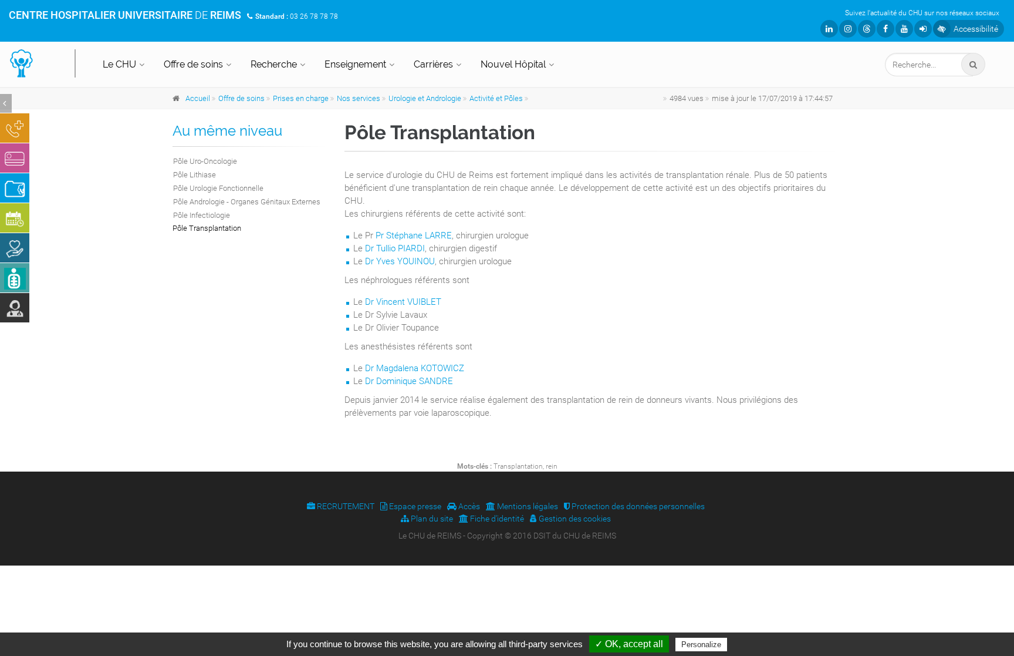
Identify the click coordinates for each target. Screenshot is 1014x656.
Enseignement (355, 64)
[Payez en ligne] (14, 158)
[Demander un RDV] (14, 218)
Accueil (197, 98)
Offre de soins (193, 64)
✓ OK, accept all (629, 644)
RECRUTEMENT (344, 506)
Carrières (433, 64)
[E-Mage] (14, 277)
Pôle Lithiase (194, 174)
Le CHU (119, 64)
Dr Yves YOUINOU (400, 261)
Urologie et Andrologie (424, 98)
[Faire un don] (14, 248)
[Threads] (867, 29)
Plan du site (431, 518)
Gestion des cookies (574, 518)
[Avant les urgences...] (14, 128)
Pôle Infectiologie (201, 215)
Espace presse (414, 506)
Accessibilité (976, 28)
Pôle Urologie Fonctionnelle (218, 188)
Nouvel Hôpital (513, 64)
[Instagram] (848, 29)
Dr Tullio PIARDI (395, 248)
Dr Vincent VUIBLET (403, 302)
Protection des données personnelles (637, 506)
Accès (468, 506)
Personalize (701, 644)
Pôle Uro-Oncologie (205, 161)
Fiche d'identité (496, 518)
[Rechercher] (973, 64)
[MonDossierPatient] (14, 188)
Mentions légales (526, 506)
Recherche (274, 64)
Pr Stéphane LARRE (414, 235)
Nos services (358, 98)
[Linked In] (829, 29)
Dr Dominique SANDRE (409, 381)
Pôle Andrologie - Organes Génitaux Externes (246, 201)
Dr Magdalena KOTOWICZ (414, 368)
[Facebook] (885, 29)
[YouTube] (904, 29)
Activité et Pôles (496, 98)
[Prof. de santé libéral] (14, 307)
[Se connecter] (923, 29)
